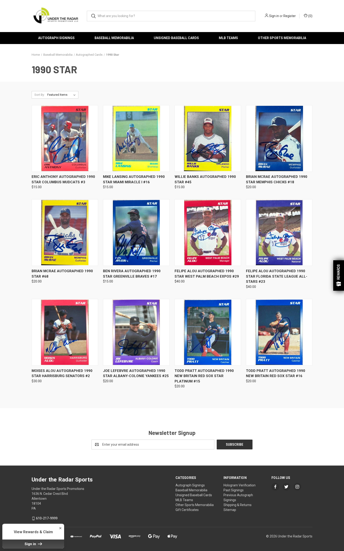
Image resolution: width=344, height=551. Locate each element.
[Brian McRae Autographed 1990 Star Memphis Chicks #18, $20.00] (279, 138)
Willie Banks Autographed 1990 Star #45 (205, 179)
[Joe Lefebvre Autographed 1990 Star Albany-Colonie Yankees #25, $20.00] (136, 332)
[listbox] (62, 94)
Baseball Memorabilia (114, 38)
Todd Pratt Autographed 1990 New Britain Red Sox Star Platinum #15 (204, 376)
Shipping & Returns (237, 505)
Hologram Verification (239, 485)
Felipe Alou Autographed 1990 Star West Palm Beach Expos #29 (207, 274)
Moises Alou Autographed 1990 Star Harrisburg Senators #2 (62, 373)
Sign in (274, 16)
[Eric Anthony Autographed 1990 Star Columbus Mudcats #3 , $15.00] (65, 138)
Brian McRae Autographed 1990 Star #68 (62, 274)
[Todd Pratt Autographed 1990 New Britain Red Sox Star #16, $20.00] (279, 332)
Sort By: (39, 94)
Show (338, 275)
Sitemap (229, 510)
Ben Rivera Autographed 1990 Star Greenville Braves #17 (132, 274)
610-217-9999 (47, 518)
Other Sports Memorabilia (282, 38)
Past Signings (233, 490)
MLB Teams (228, 38)
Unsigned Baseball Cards (176, 38)
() (309, 16)
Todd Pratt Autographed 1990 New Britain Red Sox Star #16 (275, 373)
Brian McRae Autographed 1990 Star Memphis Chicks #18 (276, 179)
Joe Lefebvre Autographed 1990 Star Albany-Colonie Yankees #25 (136, 373)
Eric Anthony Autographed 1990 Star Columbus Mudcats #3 (63, 179)
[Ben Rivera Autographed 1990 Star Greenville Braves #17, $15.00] (136, 232)
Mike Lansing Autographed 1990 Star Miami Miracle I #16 (134, 179)
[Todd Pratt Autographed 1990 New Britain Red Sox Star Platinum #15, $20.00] (208, 332)
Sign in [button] (31, 544)
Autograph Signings (56, 38)
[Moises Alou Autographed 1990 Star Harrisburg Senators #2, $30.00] (65, 332)
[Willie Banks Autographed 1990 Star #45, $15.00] (208, 138)
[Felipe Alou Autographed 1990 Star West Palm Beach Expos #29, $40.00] (208, 232)
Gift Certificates (187, 510)
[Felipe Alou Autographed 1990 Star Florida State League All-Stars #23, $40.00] (279, 232)
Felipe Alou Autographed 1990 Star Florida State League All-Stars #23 (276, 276)
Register (289, 16)
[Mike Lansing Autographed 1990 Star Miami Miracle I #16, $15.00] (136, 138)
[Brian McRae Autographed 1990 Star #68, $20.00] (65, 232)
